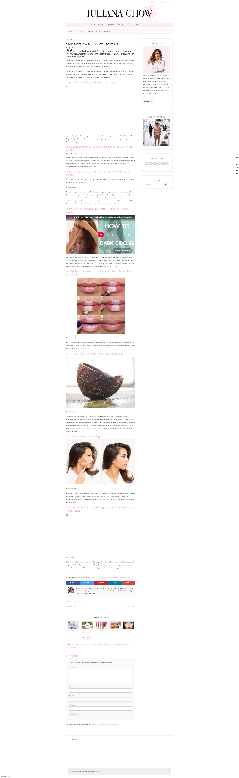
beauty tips (87, 644)
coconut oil (101, 644)
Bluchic (98, 771)
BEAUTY (81, 31)
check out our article (82, 348)
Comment (72, 667)
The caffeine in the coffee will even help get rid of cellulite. (99, 204)
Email (71, 696)
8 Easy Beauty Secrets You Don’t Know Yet (92, 43)
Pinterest (101, 582)
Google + (128, 582)
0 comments (82, 601)
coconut (94, 644)
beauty (72, 644)
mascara (128, 644)
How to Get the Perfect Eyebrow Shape (128, 633)
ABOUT (146, 25)
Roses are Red (71, 606)
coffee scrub (109, 644)
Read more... (148, 101)
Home (69, 31)
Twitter (87, 582)
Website (72, 705)
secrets (74, 647)
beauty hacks (79, 644)
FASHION (101, 25)
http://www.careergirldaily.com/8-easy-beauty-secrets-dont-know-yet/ (112, 577)
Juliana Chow (82, 771)
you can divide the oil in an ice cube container (89, 428)
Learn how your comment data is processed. (105, 724)
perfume (69, 647)
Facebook (73, 582)
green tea (122, 644)
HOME (93, 25)
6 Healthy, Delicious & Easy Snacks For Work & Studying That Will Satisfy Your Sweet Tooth (87, 635)
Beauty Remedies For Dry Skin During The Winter (73, 633)
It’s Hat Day (130, 606)
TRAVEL (121, 25)
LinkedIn (114, 582)
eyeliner (116, 644)
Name (71, 687)
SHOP (129, 25)
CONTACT (137, 25)
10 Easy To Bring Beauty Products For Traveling (101, 633)
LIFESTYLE (110, 25)
